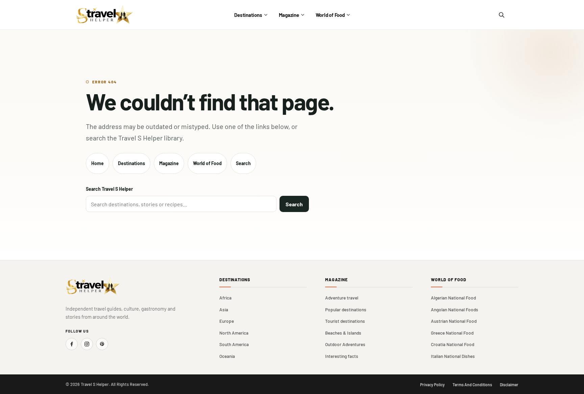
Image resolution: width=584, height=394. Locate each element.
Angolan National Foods (454, 309)
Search (243, 163)
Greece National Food (452, 333)
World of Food (330, 15)
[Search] (501, 15)
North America (233, 333)
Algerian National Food (453, 297)
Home (97, 163)
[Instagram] (87, 344)
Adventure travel (341, 297)
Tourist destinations (345, 321)
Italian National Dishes (453, 356)
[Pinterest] (102, 344)
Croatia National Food (452, 344)
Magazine (289, 15)
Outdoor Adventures (345, 344)
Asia (223, 309)
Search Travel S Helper (109, 189)
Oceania (227, 356)
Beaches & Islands (343, 333)
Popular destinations (345, 309)
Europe (226, 321)
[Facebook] (72, 344)
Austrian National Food (454, 321)
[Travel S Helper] (105, 15)
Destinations (248, 15)
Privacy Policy (432, 384)
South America (234, 344)
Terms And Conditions (472, 384)
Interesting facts (341, 356)
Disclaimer (509, 384)
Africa (225, 297)
